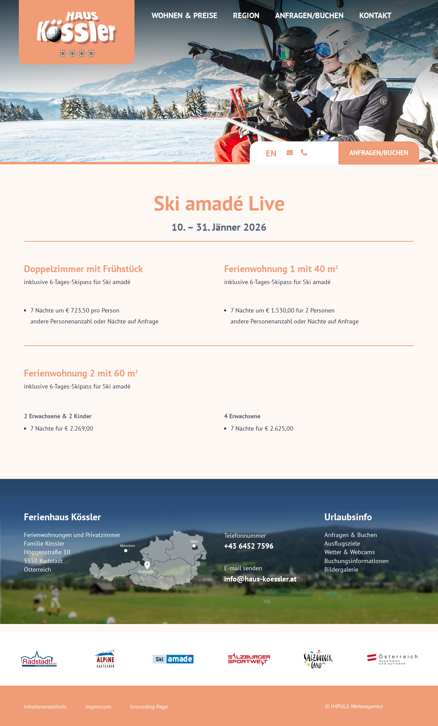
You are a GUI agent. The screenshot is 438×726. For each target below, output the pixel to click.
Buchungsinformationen (356, 561)
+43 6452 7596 (248, 546)
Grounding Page (149, 706)
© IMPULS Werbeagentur (354, 706)
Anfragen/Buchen (378, 152)
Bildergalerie (341, 569)
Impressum (98, 706)
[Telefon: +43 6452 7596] (304, 152)
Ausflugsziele (342, 543)
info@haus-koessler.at (260, 579)
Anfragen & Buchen (350, 535)
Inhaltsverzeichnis (45, 706)
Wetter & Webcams (349, 552)
